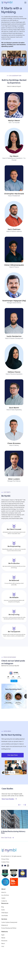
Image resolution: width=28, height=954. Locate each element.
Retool (3, 943)
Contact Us (4, 901)
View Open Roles (12, 755)
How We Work (5, 895)
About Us (3, 892)
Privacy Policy (5, 859)
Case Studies (4, 915)
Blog (2, 907)
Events (3, 909)
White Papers (4, 912)
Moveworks (4, 940)
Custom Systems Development (9, 922)
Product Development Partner (8, 928)
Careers (3, 898)
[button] (19, 805)
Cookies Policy (5, 862)
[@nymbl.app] (10, 673)
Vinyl (2, 946)
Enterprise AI (4, 925)
